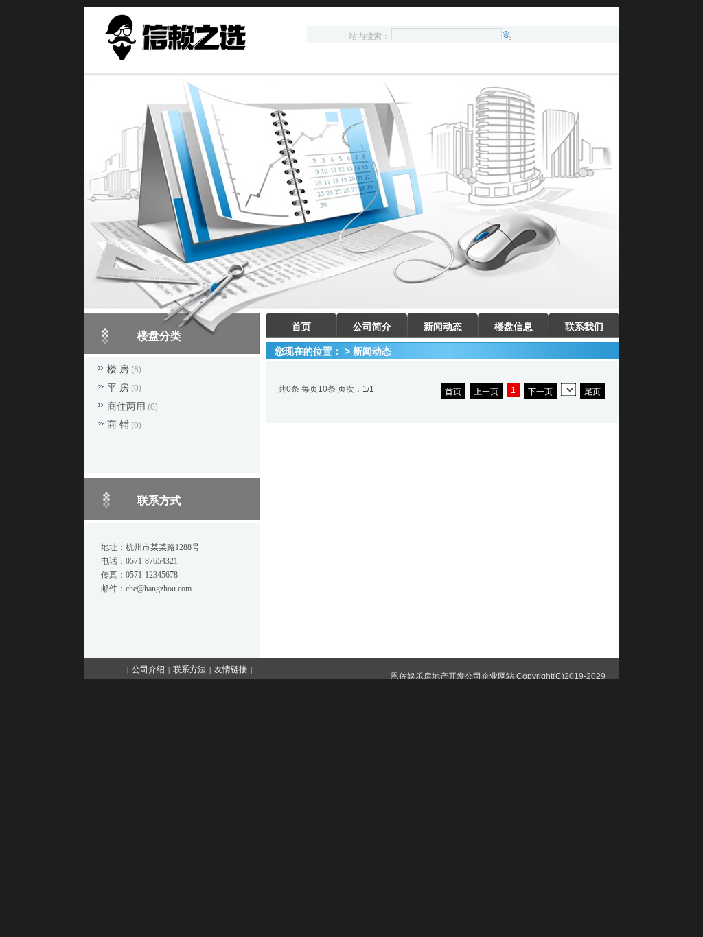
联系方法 (189, 669)
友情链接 (230, 669)
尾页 (592, 391)
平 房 (118, 387)
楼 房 (118, 369)
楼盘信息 (513, 326)
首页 (301, 326)
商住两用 (126, 406)
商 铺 (118, 424)
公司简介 (372, 326)
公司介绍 (148, 669)
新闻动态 (443, 326)
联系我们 (584, 326)
